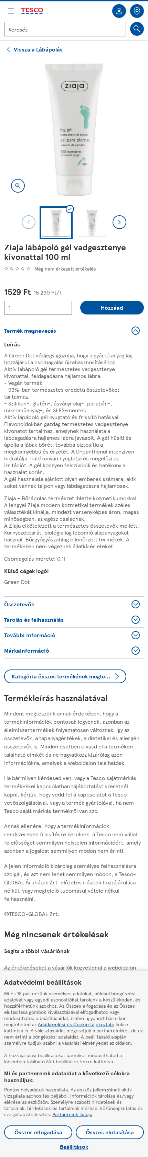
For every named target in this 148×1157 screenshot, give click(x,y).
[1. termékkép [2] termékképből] (74, 129)
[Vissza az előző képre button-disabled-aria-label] (28, 222)
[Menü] (11, 11)
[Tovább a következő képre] (119, 222)
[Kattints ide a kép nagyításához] (18, 186)
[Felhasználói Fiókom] (119, 11)
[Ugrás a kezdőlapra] (32, 11)
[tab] (56, 222)
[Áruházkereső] (137, 11)
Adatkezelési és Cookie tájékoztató (76, 1024)
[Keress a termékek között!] (137, 29)
